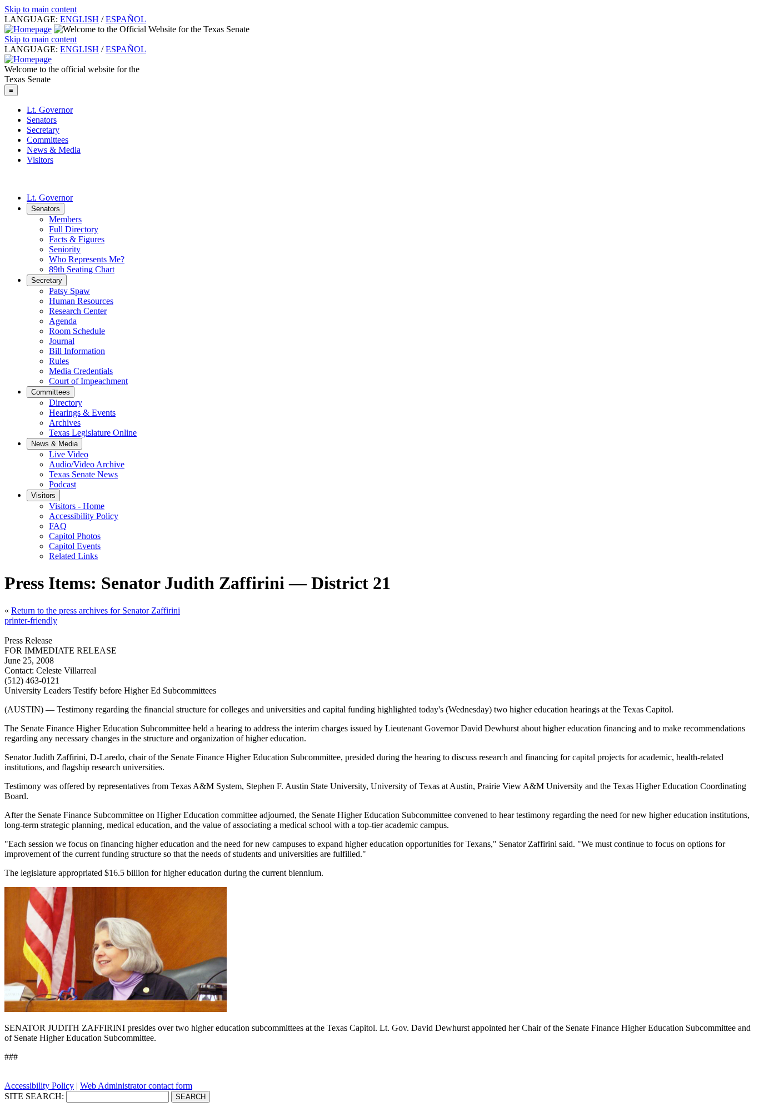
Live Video (68, 454)
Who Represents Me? (86, 259)
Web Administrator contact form (136, 1085)
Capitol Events (75, 546)
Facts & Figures (76, 239)
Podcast (62, 484)
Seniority (65, 249)
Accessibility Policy (83, 516)
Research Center (78, 311)
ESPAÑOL (126, 19)
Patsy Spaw (69, 291)
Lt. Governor (50, 109)
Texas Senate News (83, 474)
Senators (42, 119)
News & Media (54, 149)
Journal (61, 341)
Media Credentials (81, 371)
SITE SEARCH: (34, 1096)
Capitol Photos (75, 536)
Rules (59, 361)
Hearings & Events (82, 412)
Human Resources (81, 301)
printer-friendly (30, 620)
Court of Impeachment (88, 381)
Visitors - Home (76, 506)
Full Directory (73, 229)
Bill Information (77, 351)
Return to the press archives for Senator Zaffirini (95, 610)
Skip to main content (40, 9)
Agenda (63, 321)
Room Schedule (77, 331)
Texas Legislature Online (93, 432)
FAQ (58, 526)
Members (65, 219)
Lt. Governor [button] (50, 197)
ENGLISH (79, 19)
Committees (47, 139)
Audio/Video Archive (86, 464)
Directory (65, 402)
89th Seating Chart (81, 269)
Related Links (73, 556)
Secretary (43, 129)
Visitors (40, 159)
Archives (65, 422)
